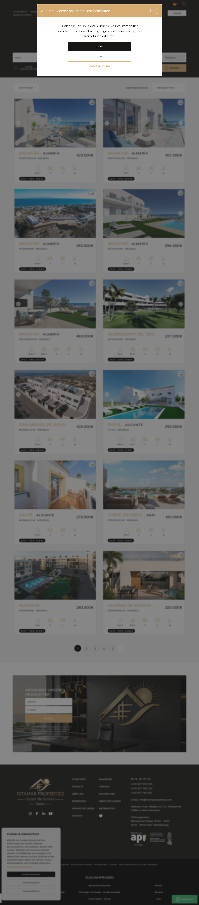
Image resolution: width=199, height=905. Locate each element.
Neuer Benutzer (99, 65)
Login (99, 46)
